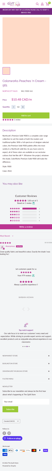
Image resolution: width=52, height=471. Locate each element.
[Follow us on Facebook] (4, 433)
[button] (8, 120)
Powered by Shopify (9, 466)
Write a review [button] (26, 227)
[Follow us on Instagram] (9, 433)
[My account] (42, 4)
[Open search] (37, 4)
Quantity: (6, 107)
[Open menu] (4, 4)
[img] (5, 243)
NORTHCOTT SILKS (10, 91)
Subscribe (10, 409)
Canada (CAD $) (9, 421)
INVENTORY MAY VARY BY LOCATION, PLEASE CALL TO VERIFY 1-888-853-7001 (26, 11)
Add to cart (26, 115)
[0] (47, 4)
